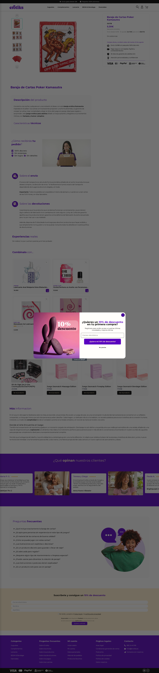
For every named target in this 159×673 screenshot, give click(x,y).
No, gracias (102, 347)
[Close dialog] (123, 315)
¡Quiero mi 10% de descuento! (102, 342)
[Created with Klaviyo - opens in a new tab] (79, 359)
